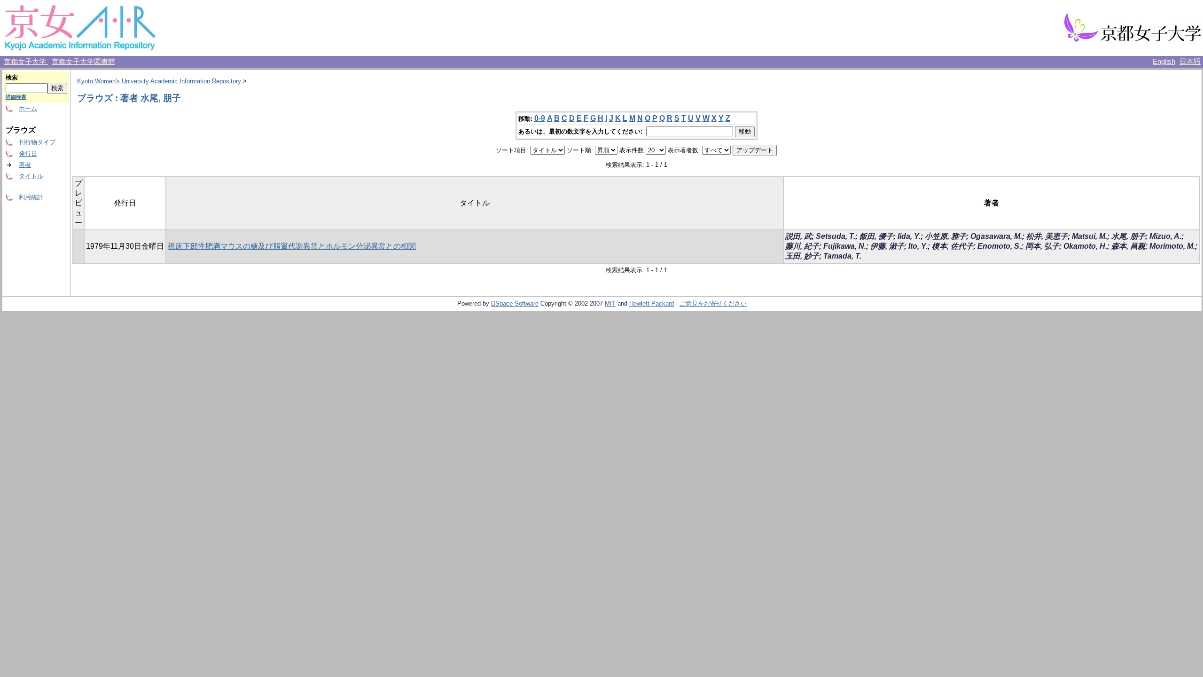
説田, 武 (798, 236)
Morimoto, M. (1172, 246)
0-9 (539, 118)
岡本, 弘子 (1042, 246)
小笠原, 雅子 (945, 236)
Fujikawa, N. (844, 246)
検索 (12, 77)
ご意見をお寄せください (713, 303)
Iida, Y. (909, 236)
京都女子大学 (26, 61)
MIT (610, 303)
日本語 (1190, 61)
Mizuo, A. (1165, 236)
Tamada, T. (842, 256)
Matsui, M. (1089, 236)
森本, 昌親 (1128, 246)
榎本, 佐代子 (952, 246)
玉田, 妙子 (802, 256)
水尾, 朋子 (1128, 236)
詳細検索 (16, 97)
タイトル (31, 176)
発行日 (28, 153)
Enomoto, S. (999, 246)
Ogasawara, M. (996, 236)
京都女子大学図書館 (83, 61)
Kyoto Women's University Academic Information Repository (159, 81)
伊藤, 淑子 (887, 246)
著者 (25, 164)
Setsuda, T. (835, 236)
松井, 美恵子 (1047, 236)
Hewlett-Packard (651, 303)
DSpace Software (515, 303)
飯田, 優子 (876, 236)
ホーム (28, 108)
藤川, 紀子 (802, 246)
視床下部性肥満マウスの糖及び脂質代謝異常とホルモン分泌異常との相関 (292, 246)
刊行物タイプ (37, 142)
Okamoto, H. (1085, 246)
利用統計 (31, 197)
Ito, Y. (918, 246)
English (1164, 61)
